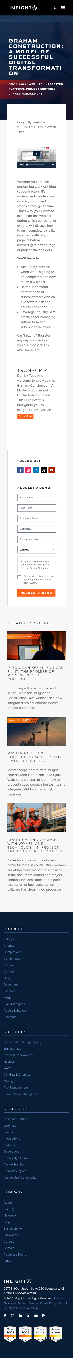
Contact (9, 1248)
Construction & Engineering (22, 1042)
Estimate (9, 991)
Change (9, 946)
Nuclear (9, 1062)
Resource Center (15, 1119)
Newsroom (11, 1215)
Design (8, 978)
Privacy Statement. (39, 568)
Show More (25, 416)
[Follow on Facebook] (20, 470)
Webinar (36, 84)
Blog (7, 1222)
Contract (9, 965)
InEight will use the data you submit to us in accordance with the (35, 564)
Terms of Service (28, 1303)
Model (8, 998)
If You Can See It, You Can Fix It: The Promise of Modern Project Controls (35, 673)
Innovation (11, 1235)
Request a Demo (36, 593)
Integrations (12, 1139)
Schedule (10, 1017)
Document (11, 984)
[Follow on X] (44, 470)
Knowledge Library (16, 1158)
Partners (9, 1145)
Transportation (13, 1049)
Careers (9, 1242)
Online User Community (20, 1178)
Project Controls (41, 89)
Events (8, 1132)
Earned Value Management (22, 1094)
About (8, 1203)
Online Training (14, 1164)
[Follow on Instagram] (28, 470)
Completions (12, 952)
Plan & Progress (14, 1004)
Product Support (15, 1171)
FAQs (7, 1261)
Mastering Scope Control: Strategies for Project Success (34, 757)
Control (9, 972)
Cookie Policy (48, 1303)
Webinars (10, 1126)
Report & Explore (15, 1011)
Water (7, 1068)
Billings (9, 939)
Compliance (12, 959)
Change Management (25, 94)
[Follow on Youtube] (51, 470)
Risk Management (16, 1087)
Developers (11, 1151)
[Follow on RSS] (44, 1316)
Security (9, 1209)
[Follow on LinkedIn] (36, 470)
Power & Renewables (18, 1055)
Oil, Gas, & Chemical (17, 1075)
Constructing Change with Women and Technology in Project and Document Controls (34, 845)
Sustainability (13, 1229)
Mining (8, 1081)
